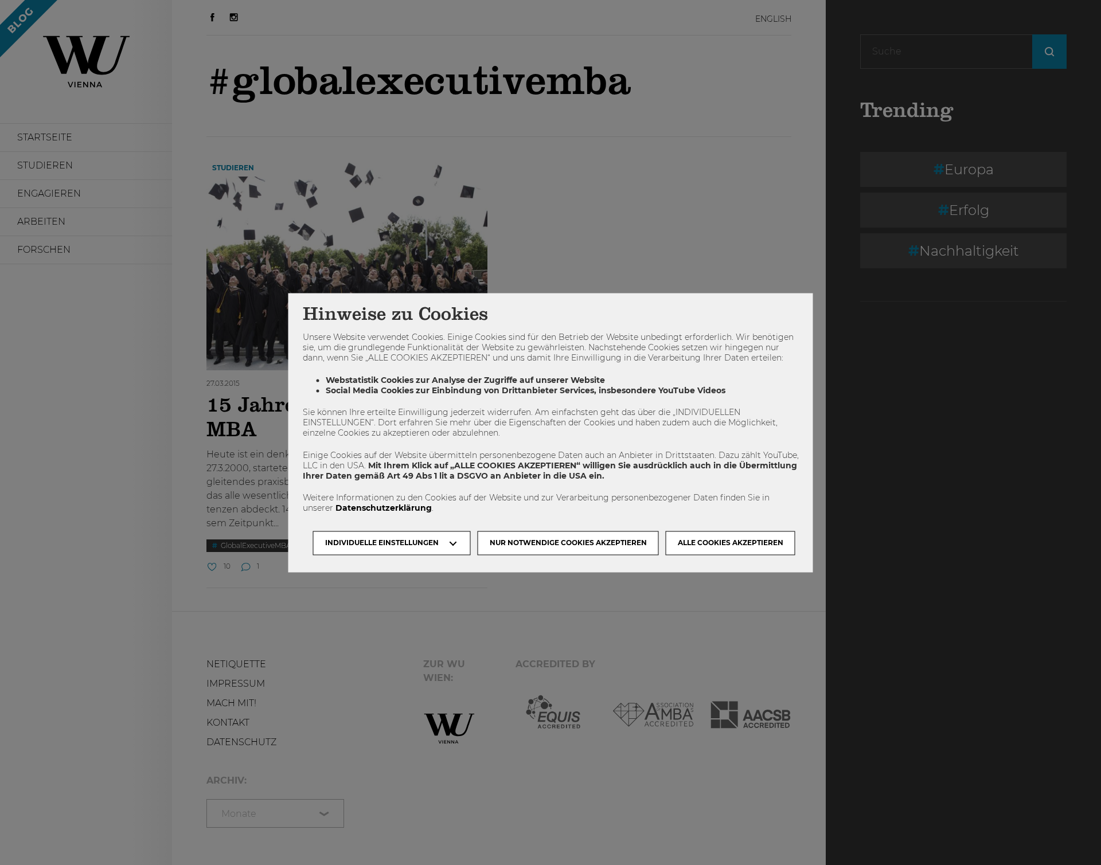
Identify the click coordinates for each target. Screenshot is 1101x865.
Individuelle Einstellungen (382, 542)
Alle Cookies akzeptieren (730, 542)
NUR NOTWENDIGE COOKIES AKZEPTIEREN (568, 542)
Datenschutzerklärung (383, 508)
